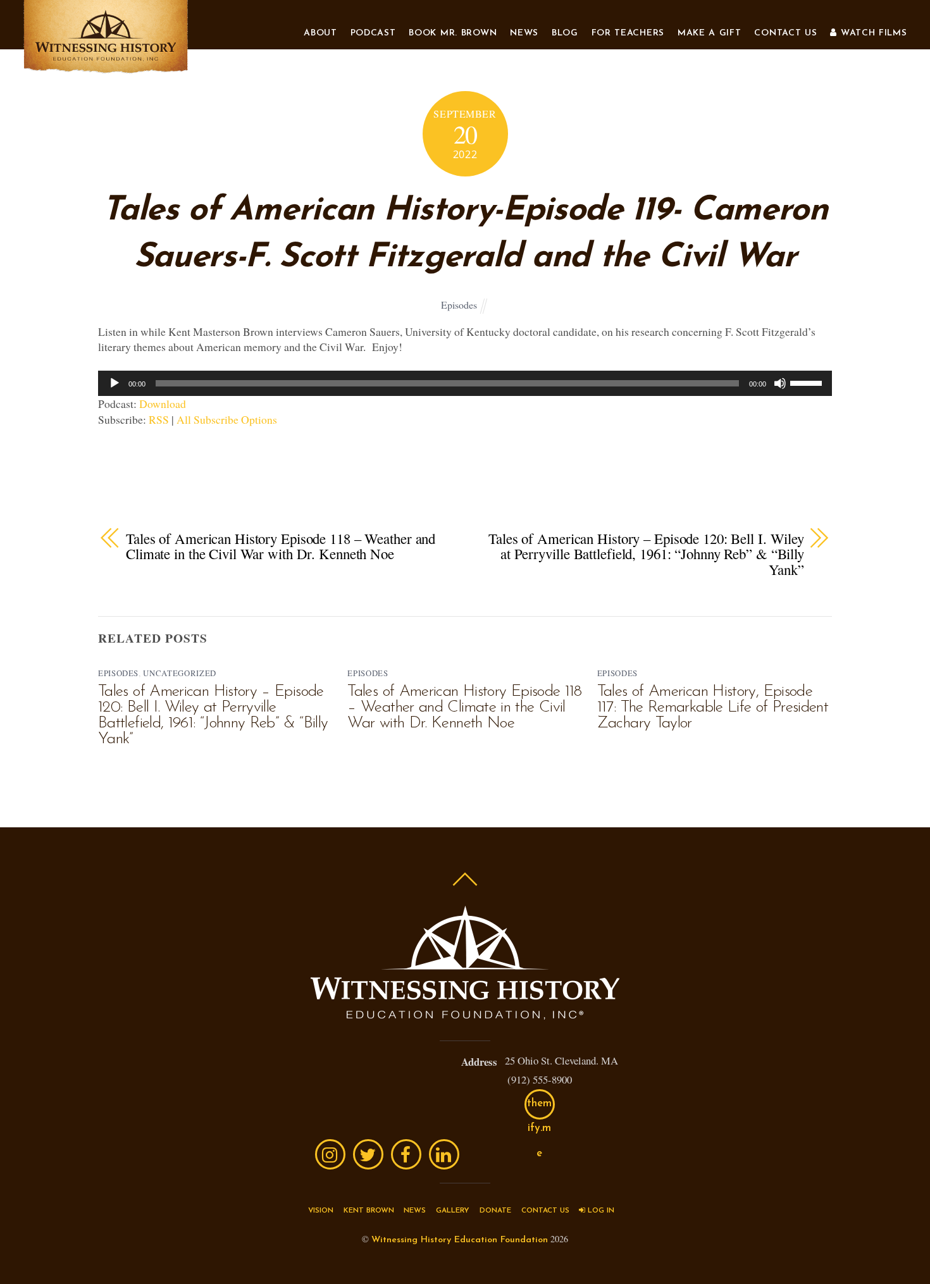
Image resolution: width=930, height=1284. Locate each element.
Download (162, 403)
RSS (159, 419)
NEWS (415, 1210)
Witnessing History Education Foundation (459, 1240)
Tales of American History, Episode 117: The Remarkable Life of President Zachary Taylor (712, 707)
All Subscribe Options (227, 419)
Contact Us (785, 33)
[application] (465, 383)
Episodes (459, 304)
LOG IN (599, 1210)
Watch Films (872, 33)
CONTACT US (545, 1210)
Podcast (373, 33)
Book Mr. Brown (453, 33)
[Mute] (780, 383)
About (320, 33)
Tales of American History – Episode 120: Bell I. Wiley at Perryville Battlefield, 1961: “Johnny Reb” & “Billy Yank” (646, 554)
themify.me (539, 1109)
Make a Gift (709, 33)
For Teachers (628, 33)
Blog (565, 33)
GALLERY (452, 1210)
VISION (320, 1210)
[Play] (114, 383)
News (524, 33)
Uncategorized (179, 673)
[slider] (808, 382)
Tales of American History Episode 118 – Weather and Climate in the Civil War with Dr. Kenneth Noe (280, 546)
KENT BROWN (369, 1210)
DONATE (495, 1210)
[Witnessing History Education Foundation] (106, 68)
